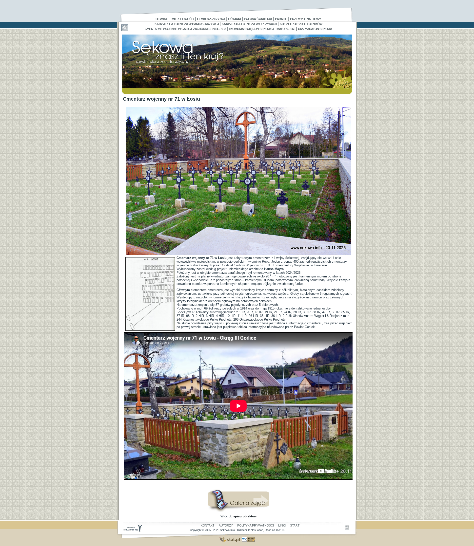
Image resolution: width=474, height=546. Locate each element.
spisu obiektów (245, 516)
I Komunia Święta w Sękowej (252, 29)
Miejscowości (183, 19)
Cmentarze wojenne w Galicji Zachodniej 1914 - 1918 (185, 29)
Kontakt (207, 525)
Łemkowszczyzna (211, 19)
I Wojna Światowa (258, 19)
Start (294, 525)
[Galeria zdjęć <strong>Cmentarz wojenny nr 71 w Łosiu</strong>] (238, 511)
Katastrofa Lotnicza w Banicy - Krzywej (187, 24)
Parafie (281, 19)
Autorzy (226, 525)
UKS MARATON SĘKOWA (315, 29)
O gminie (162, 19)
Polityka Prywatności (255, 525)
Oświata (234, 19)
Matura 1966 (285, 29)
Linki (282, 525)
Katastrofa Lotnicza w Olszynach (249, 24)
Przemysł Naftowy (305, 19)
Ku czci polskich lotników (301, 24)
